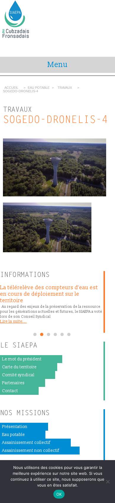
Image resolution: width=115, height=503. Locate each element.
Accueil (11, 87)
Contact (10, 390)
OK (59, 494)
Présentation (14, 426)
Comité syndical (18, 374)
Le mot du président (22, 359)
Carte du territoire (19, 367)
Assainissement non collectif (30, 450)
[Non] (108, 481)
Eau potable (13, 434)
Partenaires (13, 382)
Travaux (65, 87)
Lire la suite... (13, 321)
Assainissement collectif (26, 442)
